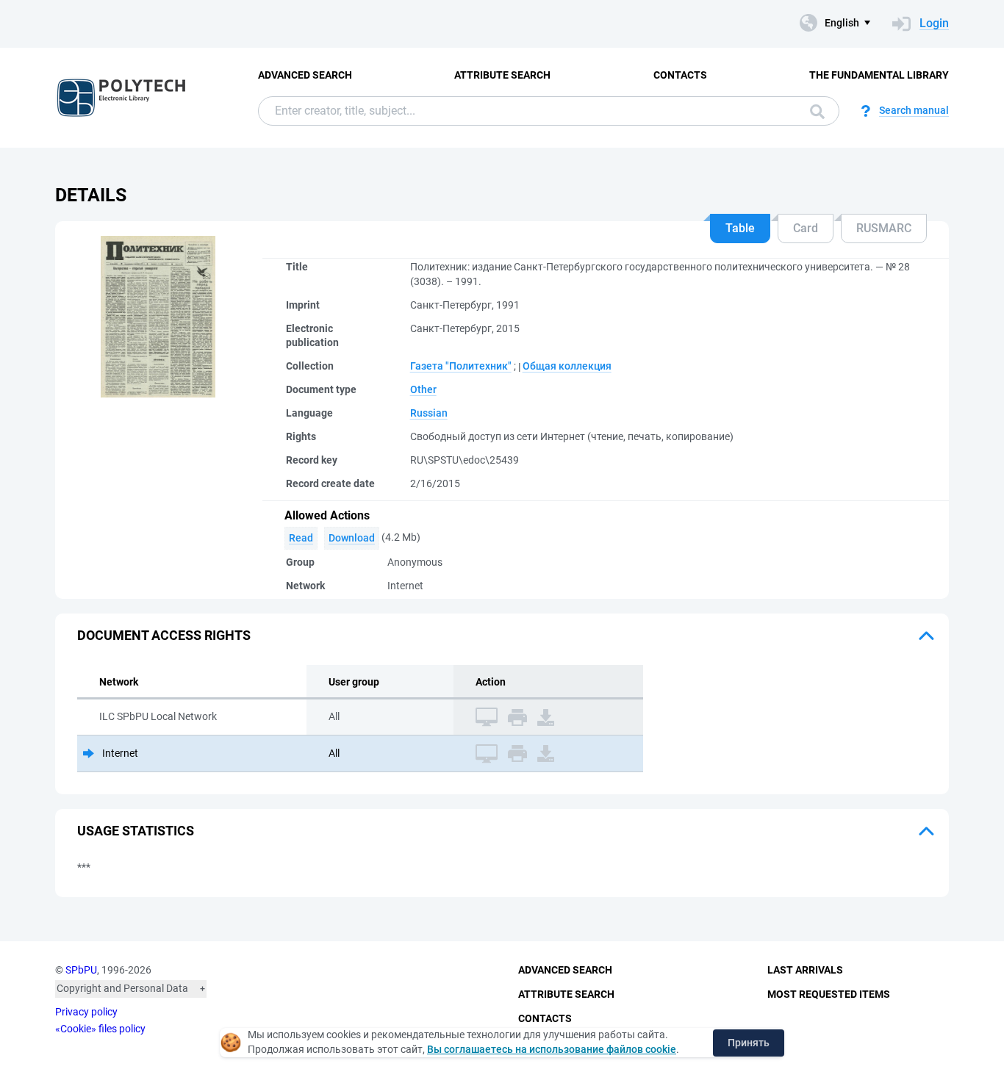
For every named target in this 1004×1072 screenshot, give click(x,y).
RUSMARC (883, 228)
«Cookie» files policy (100, 1029)
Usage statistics (135, 830)
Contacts (680, 75)
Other (423, 389)
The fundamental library (879, 75)
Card (805, 228)
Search (813, 111)
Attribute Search (502, 75)
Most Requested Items (828, 994)
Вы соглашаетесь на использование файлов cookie (551, 1049)
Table (740, 228)
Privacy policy (86, 1012)
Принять (749, 1042)
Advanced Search (305, 75)
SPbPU (81, 970)
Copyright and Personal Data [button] (122, 988)
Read (301, 538)
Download (352, 538)
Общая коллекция (567, 366)
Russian (429, 413)
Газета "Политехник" (461, 366)
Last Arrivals (805, 970)
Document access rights (164, 635)
